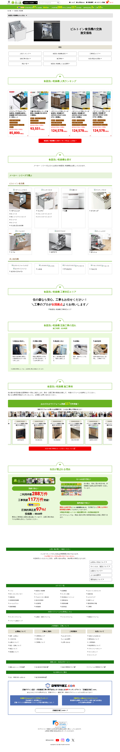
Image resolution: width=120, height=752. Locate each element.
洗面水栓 (12, 597)
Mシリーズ (13, 214)
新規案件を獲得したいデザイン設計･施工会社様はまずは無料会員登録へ (86, 700)
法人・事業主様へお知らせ (17, 677)
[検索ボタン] (58, 2)
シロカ (40, 269)
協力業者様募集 (40, 677)
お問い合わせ (66, 642)
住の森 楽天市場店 (41, 667)
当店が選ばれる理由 (94, 58)
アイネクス (68, 269)
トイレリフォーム (67, 617)
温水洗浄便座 (39, 600)
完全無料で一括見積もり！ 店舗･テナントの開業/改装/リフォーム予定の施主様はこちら (33, 700)
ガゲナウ (54, 252)
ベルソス (94, 269)
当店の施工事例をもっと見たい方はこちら (59, 448)
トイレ (11, 590)
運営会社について (97, 579)
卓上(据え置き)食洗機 (16, 225)
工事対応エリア (94, 53)
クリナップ (94, 211)
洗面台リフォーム (93, 617)
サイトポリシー (93, 652)
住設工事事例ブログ (68, 667)
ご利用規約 (92, 642)
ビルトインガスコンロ (94, 590)
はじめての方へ (66, 636)
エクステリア (91, 597)
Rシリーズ (13, 222)
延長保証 (64, 606)
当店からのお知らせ (94, 636)
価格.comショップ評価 (16, 667)
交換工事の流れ (24, 58)
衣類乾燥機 (65, 603)
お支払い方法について (98, 562)
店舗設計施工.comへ (59, 710)
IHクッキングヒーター (16, 594)
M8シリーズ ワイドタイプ (18, 217)
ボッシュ (94, 252)
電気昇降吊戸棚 (92, 603)
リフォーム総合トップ (16, 620)
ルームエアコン (14, 603)
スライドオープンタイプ (44, 217)
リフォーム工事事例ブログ (96, 667)
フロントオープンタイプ (44, 214)
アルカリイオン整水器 (42, 597)
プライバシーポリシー (95, 648)
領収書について (14, 652)
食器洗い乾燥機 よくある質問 (59, 63)
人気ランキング (24, 53)
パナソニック (15, 211)
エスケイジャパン (17, 271)
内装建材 (38, 606)
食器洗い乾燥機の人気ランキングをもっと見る (59, 141)
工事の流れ (39, 639)
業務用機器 (12, 606)
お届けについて (96, 571)
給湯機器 (64, 590)
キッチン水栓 (65, 594)
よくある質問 (95, 575)
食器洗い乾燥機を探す (59, 53)
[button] (60, 724)
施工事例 (59, 58)
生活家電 (38, 603)
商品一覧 (24, 63)
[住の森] (16, 2)
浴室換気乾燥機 (14, 600)
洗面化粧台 (65, 600)
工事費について (40, 642)
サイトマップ (92, 655)
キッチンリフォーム (15, 617)
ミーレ (13, 252)
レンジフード (39, 594)
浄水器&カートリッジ (68, 597)
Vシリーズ (13, 219)
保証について (13, 648)
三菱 (65, 211)
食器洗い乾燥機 (13, 15)
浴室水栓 (90, 594)
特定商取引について (94, 645)
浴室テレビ (91, 600)
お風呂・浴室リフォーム (43, 617)
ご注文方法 (12, 639)
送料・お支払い (14, 636)
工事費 (90, 606)
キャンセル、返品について (100, 566)
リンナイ (41, 211)
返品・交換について (15, 645)
